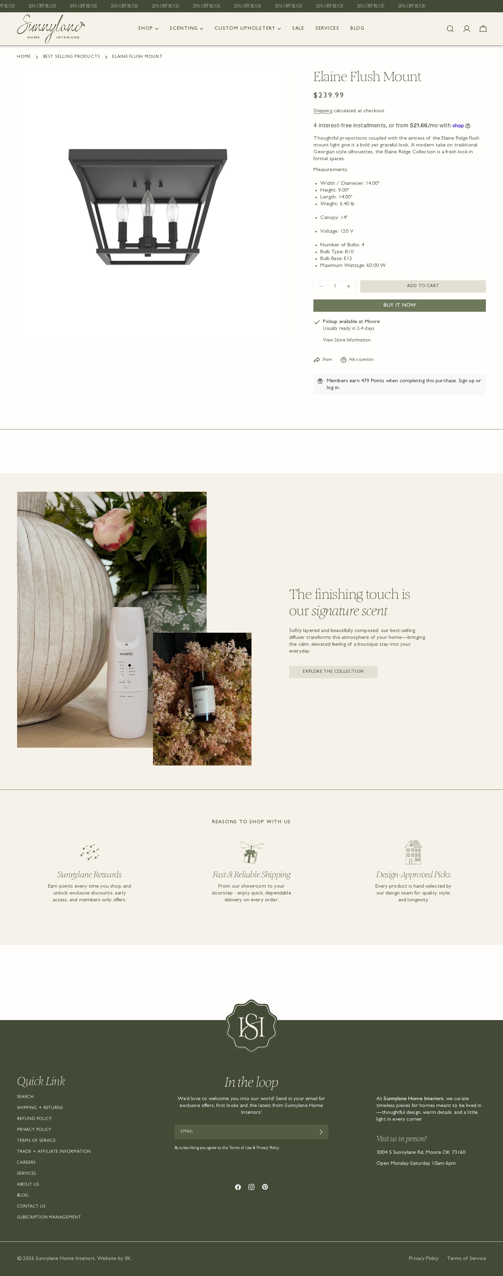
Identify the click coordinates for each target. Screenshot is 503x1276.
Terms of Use (240, 1148)
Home (24, 57)
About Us (28, 1185)
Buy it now (399, 305)
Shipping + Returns (40, 1108)
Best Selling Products (71, 57)
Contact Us (31, 1207)
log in (333, 388)
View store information (347, 340)
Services (26, 1174)
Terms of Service (36, 1141)
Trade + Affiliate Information (54, 1152)
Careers (26, 1163)
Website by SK (113, 1259)
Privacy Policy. (268, 1148)
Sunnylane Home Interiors (65, 1259)
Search (25, 1097)
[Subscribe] (320, 1132)
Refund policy (34, 1119)
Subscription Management (49, 1218)
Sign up (467, 381)
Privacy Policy (34, 1130)
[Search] (450, 29)
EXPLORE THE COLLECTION (333, 672)
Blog (23, 1196)
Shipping (322, 111)
